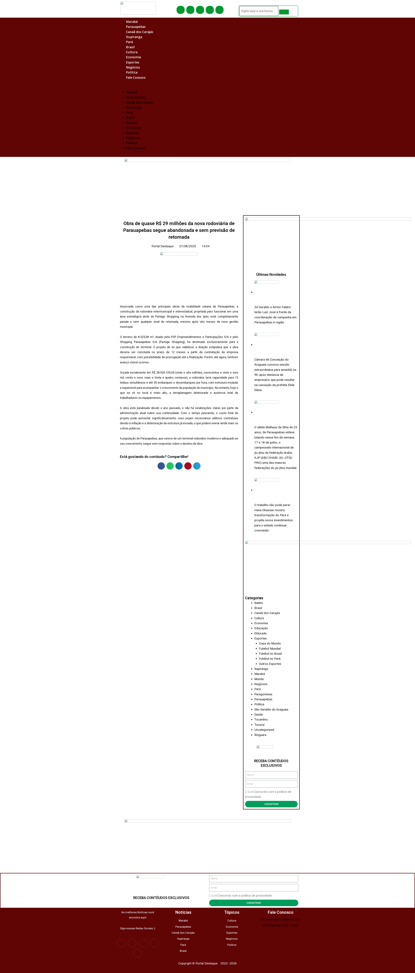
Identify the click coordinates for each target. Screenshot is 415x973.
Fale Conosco (136, 77)
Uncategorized (264, 730)
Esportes (132, 62)
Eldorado (260, 633)
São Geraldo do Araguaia (271, 709)
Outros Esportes (270, 664)
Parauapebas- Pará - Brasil (280, 925)
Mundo (259, 679)
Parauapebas (136, 27)
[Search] (284, 12)
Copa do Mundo (270, 643)
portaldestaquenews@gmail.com (280, 919)
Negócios (133, 67)
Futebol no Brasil (270, 653)
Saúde (258, 714)
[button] (207, 87)
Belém (258, 603)
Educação (261, 628)
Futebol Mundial (270, 648)
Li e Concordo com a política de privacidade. (242, 895)
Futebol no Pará (269, 658)
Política (131, 72)
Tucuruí (259, 725)
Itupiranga (134, 37)
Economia (133, 57)
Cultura (131, 52)
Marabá (132, 22)
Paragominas (263, 694)
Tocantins (261, 719)
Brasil (130, 47)
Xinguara (260, 735)
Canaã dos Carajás (139, 32)
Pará (129, 42)
